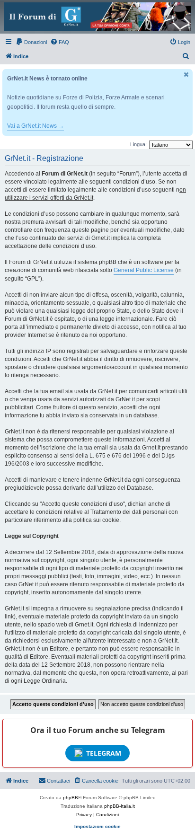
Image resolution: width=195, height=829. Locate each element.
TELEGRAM (103, 753)
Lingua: (138, 144)
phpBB (70, 797)
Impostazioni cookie (97, 826)
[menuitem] (31, 42)
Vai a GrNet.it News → (35, 126)
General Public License (144, 270)
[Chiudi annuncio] (186, 74)
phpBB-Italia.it (119, 806)
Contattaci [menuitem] (58, 781)
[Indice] (97, 16)
